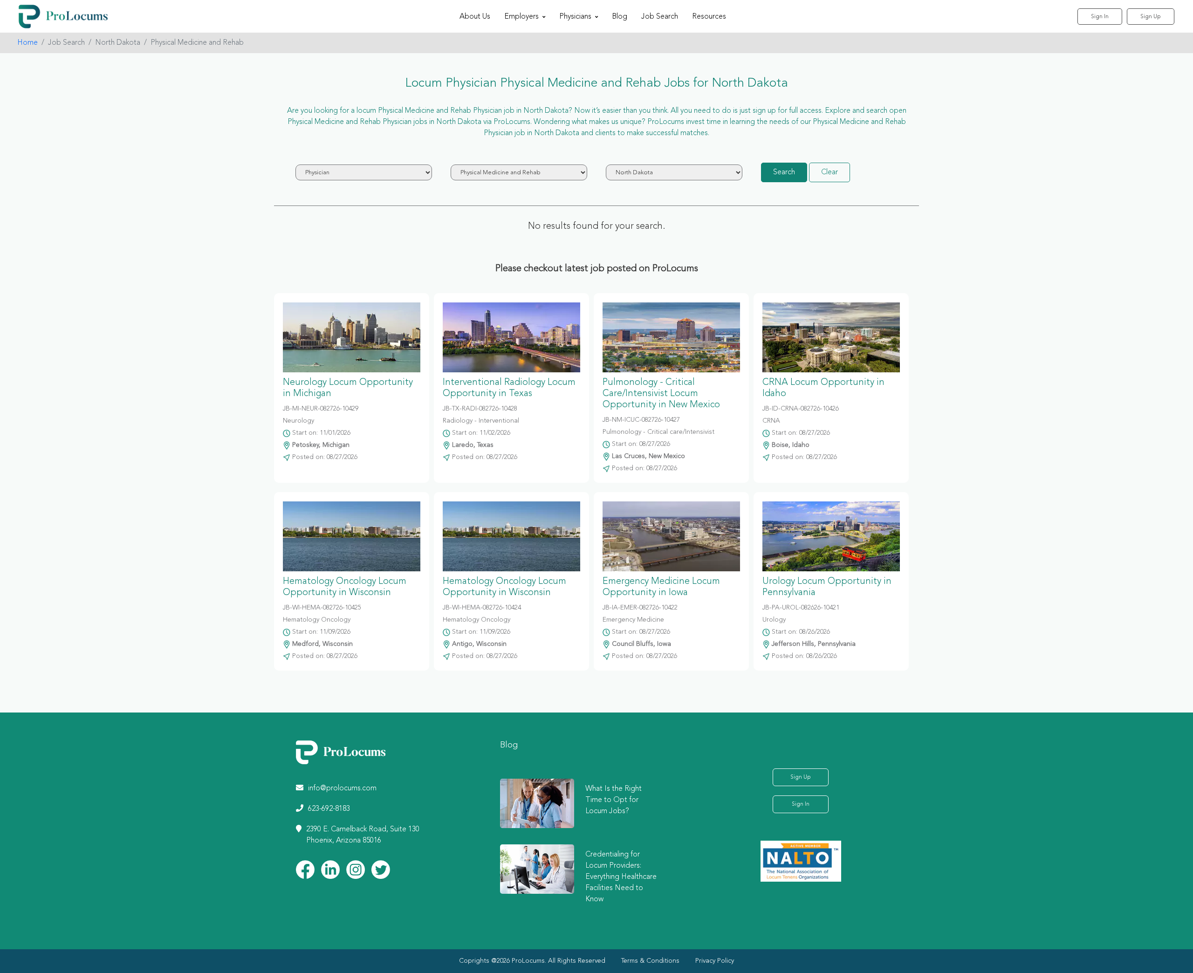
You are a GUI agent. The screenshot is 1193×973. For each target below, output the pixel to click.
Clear (829, 172)
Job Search (659, 17)
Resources (709, 17)
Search (784, 172)
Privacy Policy (714, 961)
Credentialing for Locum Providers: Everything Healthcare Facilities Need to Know (621, 877)
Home (27, 43)
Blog (619, 17)
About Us (474, 17)
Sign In (1100, 17)
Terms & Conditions (650, 961)
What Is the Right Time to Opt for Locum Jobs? (613, 800)
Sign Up (1150, 17)
